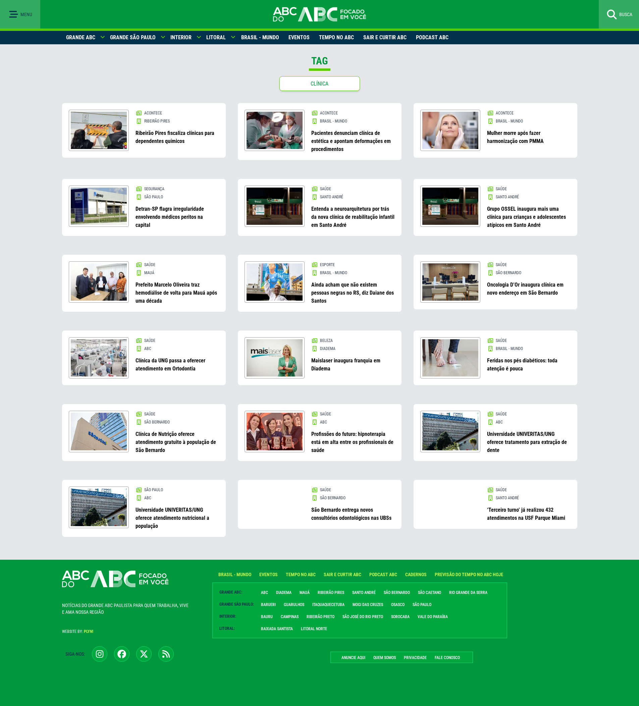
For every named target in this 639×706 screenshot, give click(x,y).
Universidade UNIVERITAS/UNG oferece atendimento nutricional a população (172, 518)
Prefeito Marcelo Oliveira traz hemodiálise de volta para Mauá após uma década (176, 293)
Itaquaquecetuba (328, 604)
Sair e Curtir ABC (385, 37)
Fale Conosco (447, 657)
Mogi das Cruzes (368, 604)
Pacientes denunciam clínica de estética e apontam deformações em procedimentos (351, 141)
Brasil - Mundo (260, 37)
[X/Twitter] (144, 654)
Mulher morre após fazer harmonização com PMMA (515, 137)
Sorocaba (400, 616)
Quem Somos (384, 657)
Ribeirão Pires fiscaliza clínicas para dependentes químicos (175, 137)
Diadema (283, 592)
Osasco (398, 604)
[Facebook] (121, 654)
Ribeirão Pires (331, 592)
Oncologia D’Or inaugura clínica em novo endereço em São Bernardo (525, 289)
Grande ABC (80, 37)
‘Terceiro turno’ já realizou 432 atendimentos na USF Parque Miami (526, 514)
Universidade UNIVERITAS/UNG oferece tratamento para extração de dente (527, 442)
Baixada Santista (277, 628)
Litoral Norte (314, 628)
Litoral (216, 37)
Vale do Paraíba (433, 616)
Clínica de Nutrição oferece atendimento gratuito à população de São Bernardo (176, 442)
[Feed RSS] (166, 654)
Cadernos (416, 574)
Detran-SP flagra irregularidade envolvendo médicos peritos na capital (170, 217)
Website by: (77, 631)
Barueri (268, 604)
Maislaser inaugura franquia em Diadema (345, 364)
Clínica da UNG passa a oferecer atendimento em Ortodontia (170, 364)
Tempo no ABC (336, 37)
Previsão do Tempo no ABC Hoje (469, 574)
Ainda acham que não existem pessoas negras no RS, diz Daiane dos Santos (352, 293)
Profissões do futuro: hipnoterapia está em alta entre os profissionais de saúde (352, 442)
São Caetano (429, 592)
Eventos (299, 37)
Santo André (364, 592)
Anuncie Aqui (353, 657)
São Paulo (422, 604)
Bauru (267, 616)
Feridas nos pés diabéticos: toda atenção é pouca (522, 364)
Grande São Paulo (133, 37)
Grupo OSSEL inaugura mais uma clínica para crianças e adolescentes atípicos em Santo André (526, 217)
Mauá (305, 592)
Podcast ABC (432, 37)
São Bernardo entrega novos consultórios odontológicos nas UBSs (351, 514)
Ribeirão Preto (320, 616)
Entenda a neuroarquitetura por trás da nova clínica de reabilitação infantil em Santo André (352, 217)
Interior (181, 37)
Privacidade (415, 657)
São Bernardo (397, 592)
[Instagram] (99, 654)
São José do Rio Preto (362, 616)
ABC (264, 592)
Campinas (290, 616)
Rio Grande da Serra (468, 592)
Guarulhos (294, 604)
